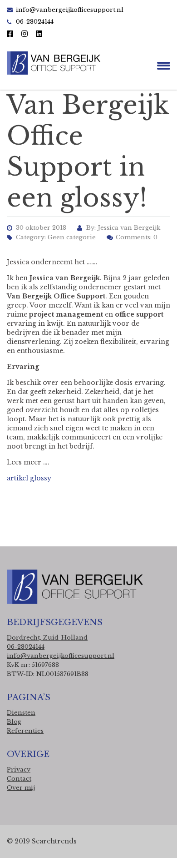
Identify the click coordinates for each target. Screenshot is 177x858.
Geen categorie (72, 237)
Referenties (25, 731)
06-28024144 (25, 647)
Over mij (21, 788)
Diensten (21, 713)
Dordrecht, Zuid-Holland (47, 637)
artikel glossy (29, 478)
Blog (14, 722)
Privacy (18, 769)
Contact (19, 778)
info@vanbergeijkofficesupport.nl (69, 10)
